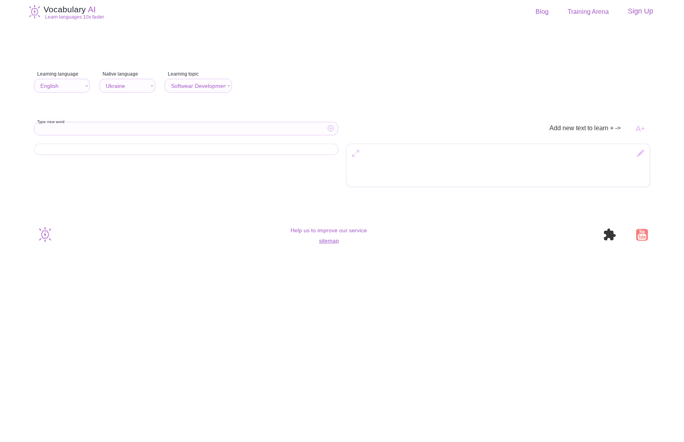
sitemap (329, 240)
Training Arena (588, 12)
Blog (542, 12)
